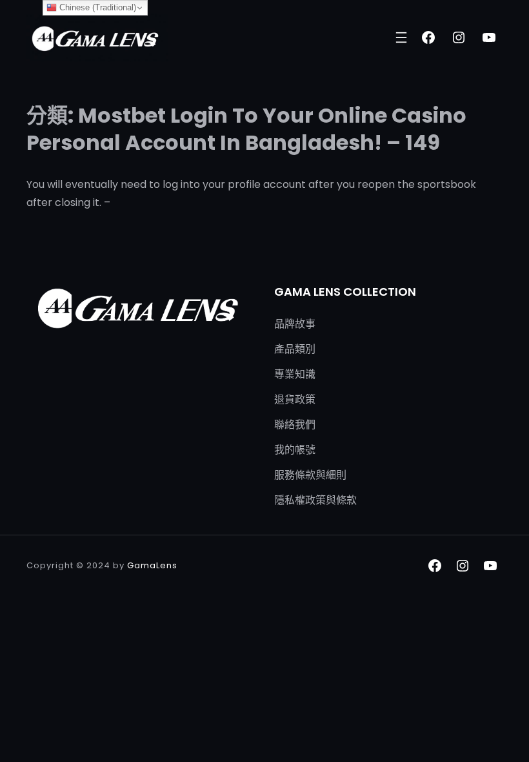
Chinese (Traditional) (96, 7)
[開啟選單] (401, 37)
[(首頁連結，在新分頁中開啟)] (97, 37)
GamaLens (152, 565)
